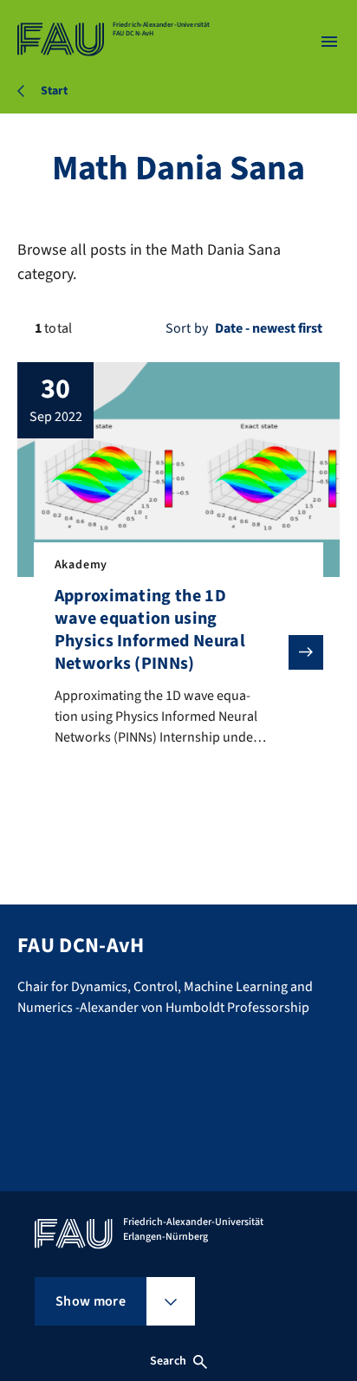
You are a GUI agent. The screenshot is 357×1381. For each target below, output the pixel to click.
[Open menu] (329, 42)
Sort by (187, 328)
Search (168, 1361)
